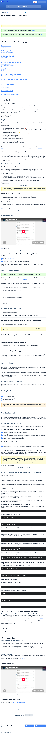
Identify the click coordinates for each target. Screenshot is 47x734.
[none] (5, 2)
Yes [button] (27, 715)
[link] (25, 12)
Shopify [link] (7, 12)
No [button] (31, 715)
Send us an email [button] (41, 725)
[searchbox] (23, 6)
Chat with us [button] (30, 725)
